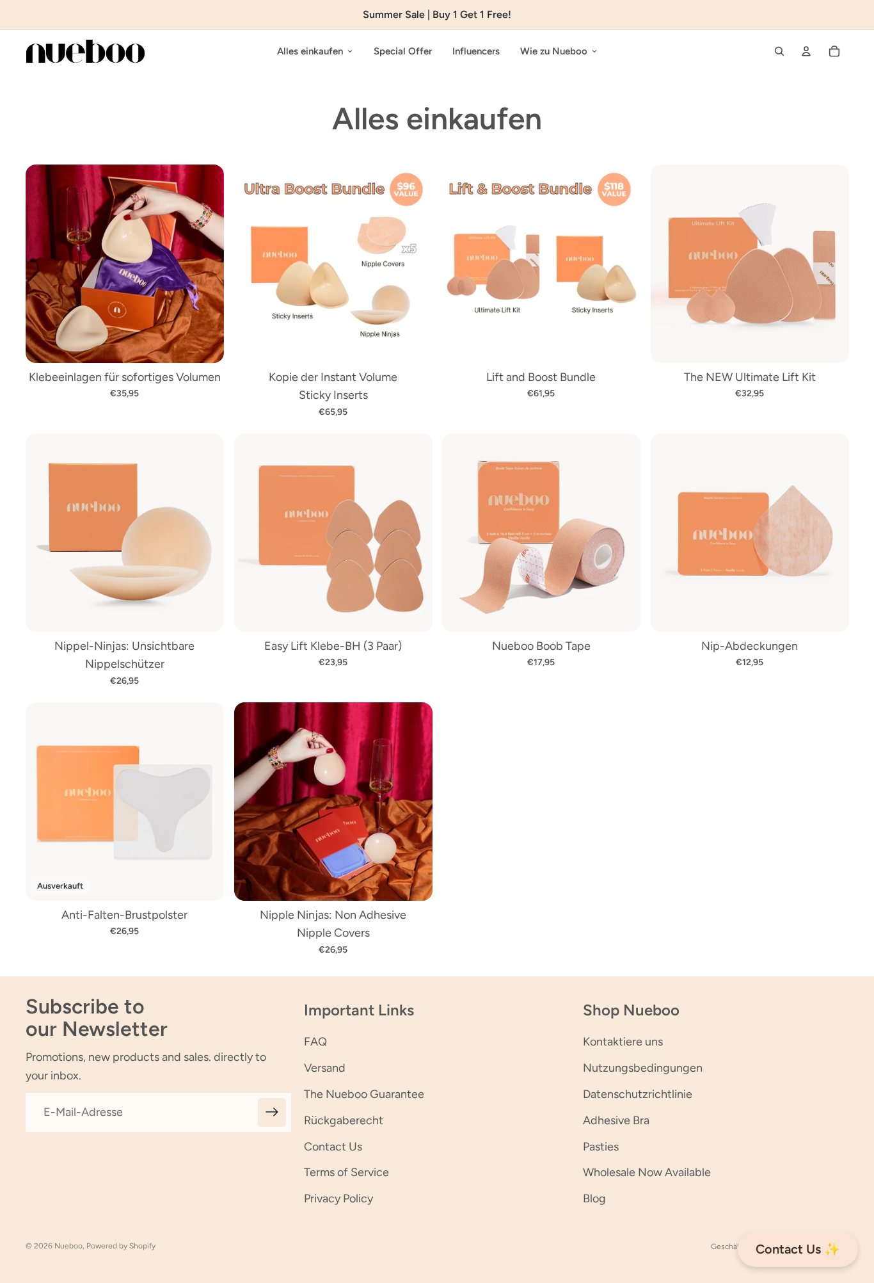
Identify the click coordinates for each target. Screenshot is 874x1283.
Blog (594, 1198)
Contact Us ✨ (798, 1249)
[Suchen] (779, 51)
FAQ (315, 1042)
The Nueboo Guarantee (364, 1094)
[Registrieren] (272, 1112)
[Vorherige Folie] (45, 264)
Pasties (601, 1147)
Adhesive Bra (616, 1120)
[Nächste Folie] (205, 264)
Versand (325, 1068)
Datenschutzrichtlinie (637, 1094)
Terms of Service (346, 1172)
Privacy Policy (338, 1198)
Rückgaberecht (343, 1120)
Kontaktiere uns (623, 1042)
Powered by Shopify (120, 1245)
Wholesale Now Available (647, 1172)
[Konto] (806, 51)
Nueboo (68, 1245)
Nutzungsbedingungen (643, 1068)
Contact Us (333, 1147)
